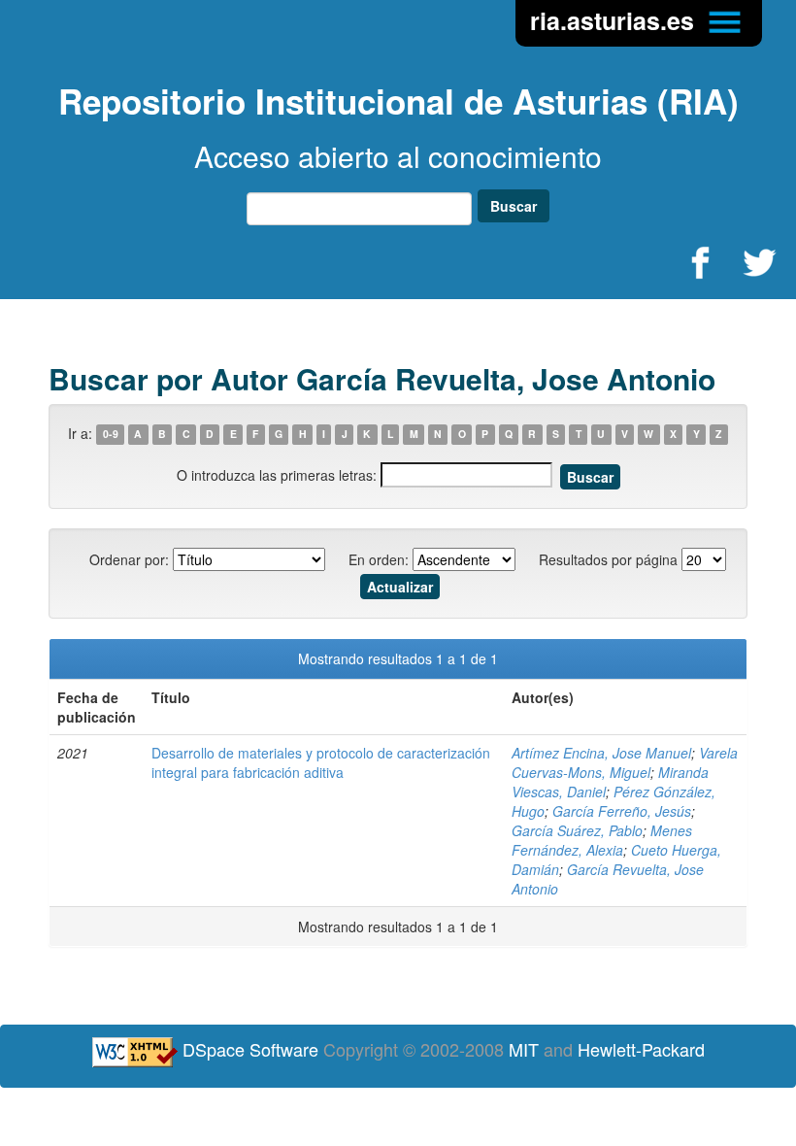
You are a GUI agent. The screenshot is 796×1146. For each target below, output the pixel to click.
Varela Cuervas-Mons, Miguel (625, 762)
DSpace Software (250, 1049)
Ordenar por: (129, 559)
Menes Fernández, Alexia (602, 840)
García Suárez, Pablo (577, 830)
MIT (524, 1049)
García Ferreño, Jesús (621, 811)
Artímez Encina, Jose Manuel (601, 752)
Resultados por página (608, 559)
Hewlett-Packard (641, 1049)
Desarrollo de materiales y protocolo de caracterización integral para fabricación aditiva (320, 762)
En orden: (378, 559)
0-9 (110, 434)
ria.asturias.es (615, 20)
